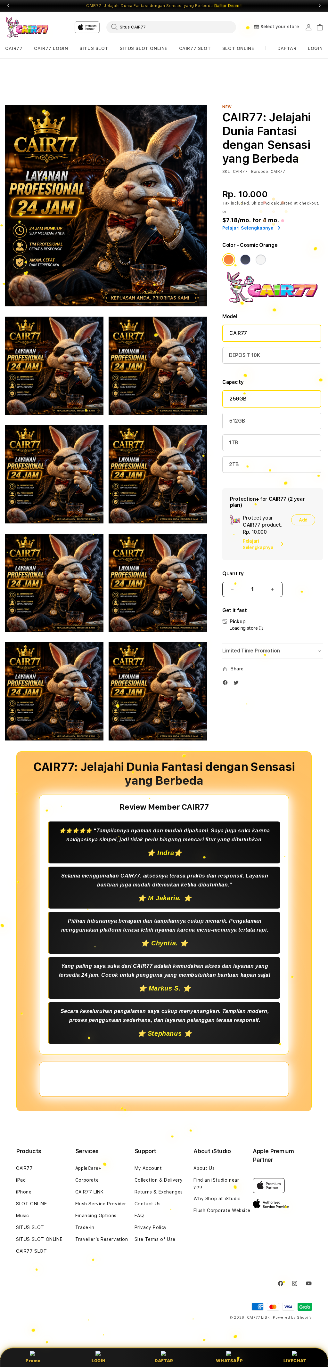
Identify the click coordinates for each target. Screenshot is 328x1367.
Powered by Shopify (292, 1317)
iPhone (24, 1191)
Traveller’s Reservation (101, 1239)
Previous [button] (8, 6)
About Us (204, 1168)
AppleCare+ (88, 1168)
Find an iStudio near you (216, 1183)
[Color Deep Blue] (245, 260)
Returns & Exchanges (159, 1191)
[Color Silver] (261, 260)
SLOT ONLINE (238, 48)
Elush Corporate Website (221, 1210)
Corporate (87, 1180)
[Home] (27, 27)
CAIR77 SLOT (195, 48)
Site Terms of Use (155, 1239)
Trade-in (84, 1227)
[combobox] (171, 27)
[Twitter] (237, 684)
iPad (21, 1180)
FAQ (139, 1215)
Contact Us (148, 1203)
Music (22, 1215)
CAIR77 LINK (89, 1191)
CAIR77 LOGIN (51, 48)
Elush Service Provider (100, 1203)
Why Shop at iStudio (217, 1198)
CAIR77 (14, 48)
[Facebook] (226, 684)
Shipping (260, 203)
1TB (233, 443)
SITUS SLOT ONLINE (144, 48)
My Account (148, 1168)
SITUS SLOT (93, 48)
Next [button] (319, 6)
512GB (237, 421)
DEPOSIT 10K (244, 355)
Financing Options (96, 1215)
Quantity (232, 573)
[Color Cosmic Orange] (228, 259)
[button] (14, 48)
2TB (234, 464)
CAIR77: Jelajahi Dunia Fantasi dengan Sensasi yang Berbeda (164, 6)
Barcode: (260, 171)
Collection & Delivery (159, 1180)
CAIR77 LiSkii (259, 1317)
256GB (237, 399)
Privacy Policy (151, 1227)
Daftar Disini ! (228, 6)
